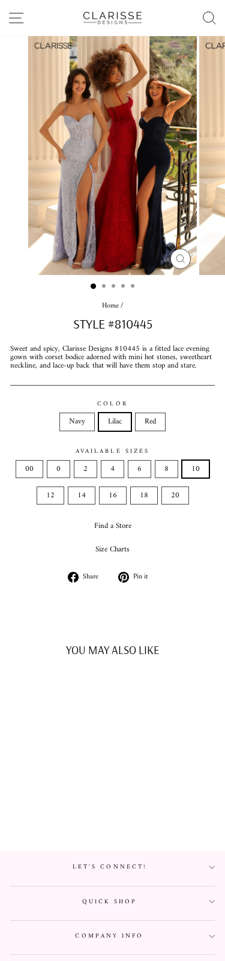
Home (110, 306)
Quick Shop (109, 902)
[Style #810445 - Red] (62, 811)
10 (195, 469)
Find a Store (112, 526)
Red (150, 421)
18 (144, 495)
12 (50, 495)
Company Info (109, 936)
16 (113, 495)
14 (81, 495)
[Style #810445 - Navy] (35, 811)
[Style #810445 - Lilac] (48, 811)
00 (29, 469)
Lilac (115, 421)
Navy (77, 421)
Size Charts (112, 549)
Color (112, 404)
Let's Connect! (109, 867)
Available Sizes (112, 451)
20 (175, 495)
